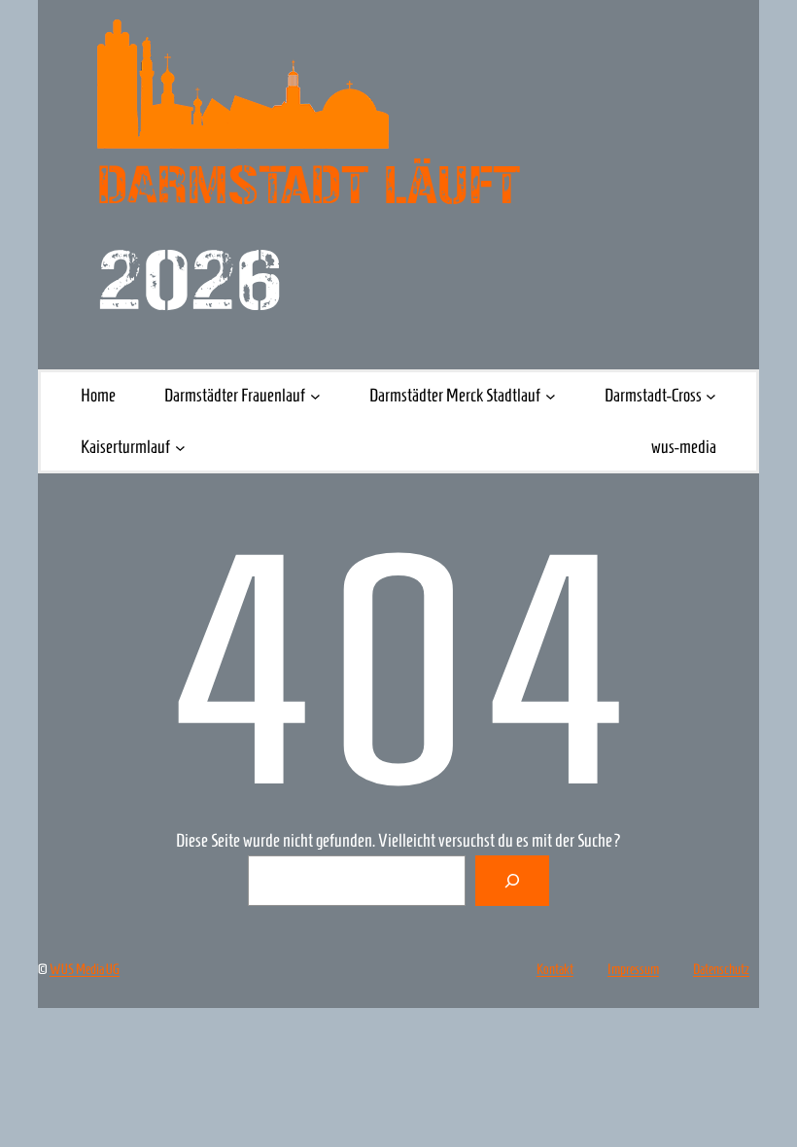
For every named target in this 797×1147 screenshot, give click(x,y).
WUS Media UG (85, 969)
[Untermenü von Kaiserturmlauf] (180, 447)
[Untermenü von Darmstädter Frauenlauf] (315, 396)
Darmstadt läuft (308, 185)
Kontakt (555, 969)
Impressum (633, 969)
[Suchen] (512, 880)
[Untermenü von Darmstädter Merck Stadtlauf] (550, 396)
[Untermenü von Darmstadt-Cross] (711, 396)
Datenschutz (721, 969)
